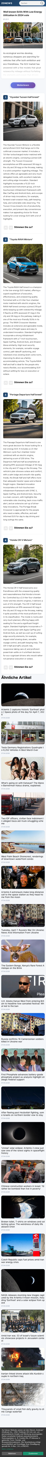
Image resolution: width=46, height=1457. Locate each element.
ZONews (6, 3)
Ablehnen (12, 1453)
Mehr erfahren (7, 1449)
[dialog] (23, 1442)
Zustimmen (33, 1453)
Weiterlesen (23, 85)
